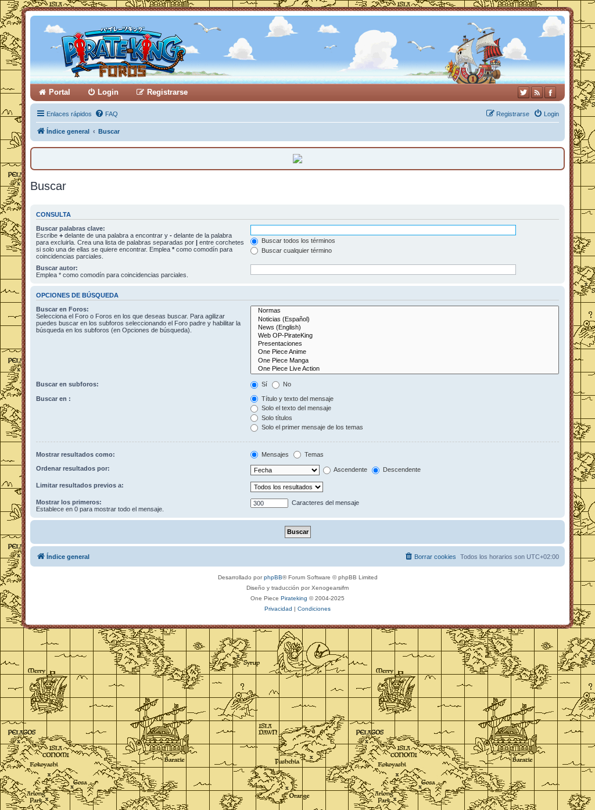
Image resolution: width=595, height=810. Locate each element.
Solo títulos (276, 417)
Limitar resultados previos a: (80, 485)
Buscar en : (53, 398)
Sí (263, 384)
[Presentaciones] (405, 344)
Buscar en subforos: (67, 384)
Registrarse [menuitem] (167, 92)
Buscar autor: (57, 267)
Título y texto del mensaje (297, 398)
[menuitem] (106, 114)
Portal (59, 92)
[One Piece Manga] (405, 361)
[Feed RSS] (537, 92)
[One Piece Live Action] (405, 369)
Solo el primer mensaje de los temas (311, 427)
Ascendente (349, 469)
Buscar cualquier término (296, 250)
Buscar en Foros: (62, 309)
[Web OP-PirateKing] (405, 336)
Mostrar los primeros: (69, 502)
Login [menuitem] (108, 92)
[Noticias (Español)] (405, 320)
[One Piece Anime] (405, 352)
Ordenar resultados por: (73, 468)
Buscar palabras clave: (70, 228)
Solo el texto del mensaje (295, 407)
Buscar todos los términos (297, 240)
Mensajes (274, 454)
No (286, 384)
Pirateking (294, 598)
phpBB (273, 577)
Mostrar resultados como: (75, 454)
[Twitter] (523, 92)
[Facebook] (550, 92)
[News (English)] (405, 328)
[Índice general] (168, 50)
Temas (313, 454)
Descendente (401, 469)
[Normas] (405, 311)
